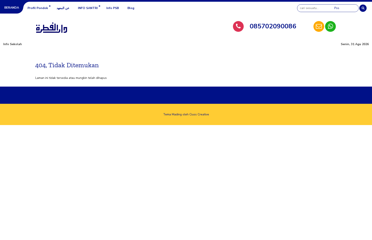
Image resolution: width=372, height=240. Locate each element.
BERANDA (11, 8)
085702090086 (273, 26)
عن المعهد (63, 8)
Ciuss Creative (199, 114)
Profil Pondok (38, 8)
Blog (130, 8)
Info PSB (112, 8)
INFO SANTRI (88, 8)
